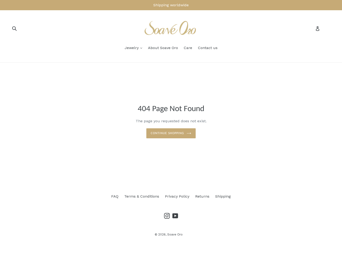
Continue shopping (167, 133)
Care (188, 48)
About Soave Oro (163, 48)
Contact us (208, 48)
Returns (202, 196)
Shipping (223, 196)
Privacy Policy (177, 196)
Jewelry (132, 48)
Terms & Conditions (141, 196)
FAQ (114, 196)
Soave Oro (175, 234)
